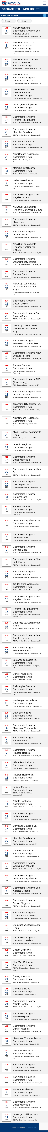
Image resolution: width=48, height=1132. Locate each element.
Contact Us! (31, 1128)
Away (23, 21)
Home (8, 21)
